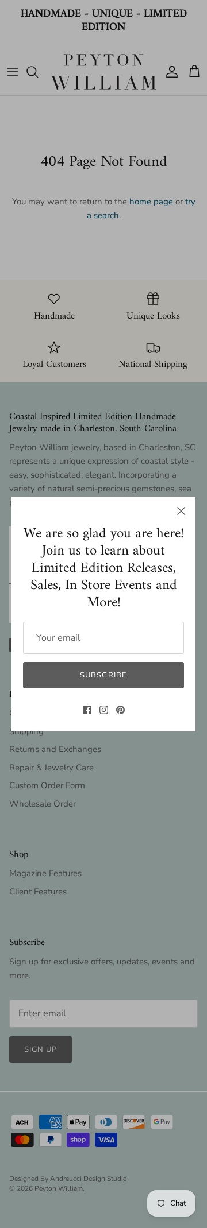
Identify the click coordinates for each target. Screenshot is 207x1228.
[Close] (181, 511)
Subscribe (103, 675)
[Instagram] (103, 710)
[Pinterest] (120, 710)
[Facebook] (87, 710)
